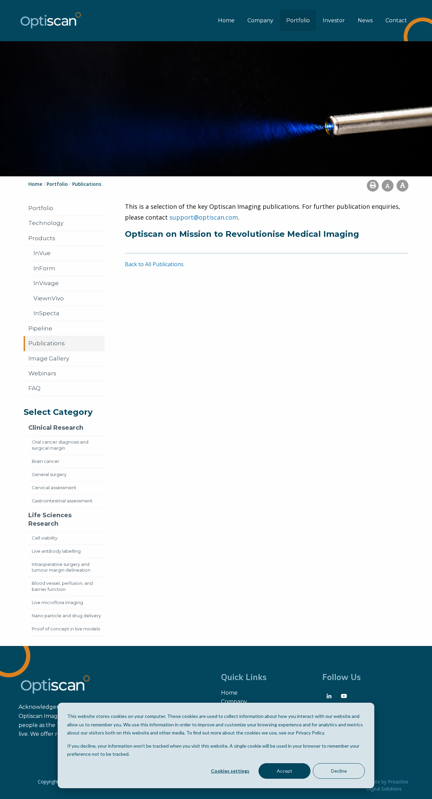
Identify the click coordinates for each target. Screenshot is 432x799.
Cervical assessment (54, 487)
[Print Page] (373, 186)
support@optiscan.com (203, 217)
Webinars (42, 373)
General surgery (49, 474)
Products (41, 238)
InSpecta (46, 313)
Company (260, 20)
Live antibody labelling (56, 551)
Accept (284, 771)
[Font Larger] (402, 186)
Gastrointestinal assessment (62, 500)
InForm (44, 268)
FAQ (34, 388)
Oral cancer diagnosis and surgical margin (60, 445)
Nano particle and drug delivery (66, 615)
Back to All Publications (154, 264)
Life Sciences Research (50, 519)
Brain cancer (45, 461)
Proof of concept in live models (66, 628)
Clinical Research (55, 427)
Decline (339, 771)
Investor (334, 20)
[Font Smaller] (388, 186)
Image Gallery (48, 358)
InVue (42, 253)
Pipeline (40, 328)
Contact (396, 20)
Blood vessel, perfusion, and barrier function (62, 586)
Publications (46, 343)
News (365, 20)
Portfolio (298, 20)
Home (226, 20)
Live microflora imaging (57, 602)
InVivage (46, 283)
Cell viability (44, 538)
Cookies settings (230, 771)
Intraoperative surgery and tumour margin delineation (61, 567)
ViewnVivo (48, 298)
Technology (45, 223)
